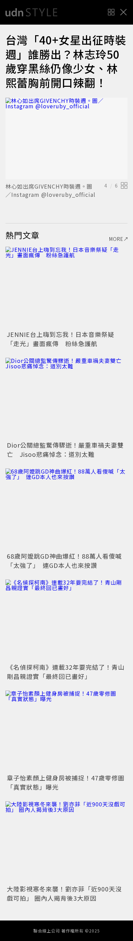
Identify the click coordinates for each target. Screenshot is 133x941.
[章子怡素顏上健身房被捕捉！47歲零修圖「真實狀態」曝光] (66, 731)
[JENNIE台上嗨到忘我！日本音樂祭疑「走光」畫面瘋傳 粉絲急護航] (66, 287)
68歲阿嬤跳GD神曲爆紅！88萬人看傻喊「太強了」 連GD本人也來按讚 (64, 560)
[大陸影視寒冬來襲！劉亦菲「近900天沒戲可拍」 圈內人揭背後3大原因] (66, 842)
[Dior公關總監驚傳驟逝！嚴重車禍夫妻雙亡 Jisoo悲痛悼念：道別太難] (66, 398)
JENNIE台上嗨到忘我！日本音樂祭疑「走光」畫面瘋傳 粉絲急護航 (60, 339)
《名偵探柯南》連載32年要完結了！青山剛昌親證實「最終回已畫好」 (65, 672)
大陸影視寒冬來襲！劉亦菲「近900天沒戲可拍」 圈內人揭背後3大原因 (64, 893)
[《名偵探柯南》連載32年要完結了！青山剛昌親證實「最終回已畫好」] (66, 620)
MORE (116, 238)
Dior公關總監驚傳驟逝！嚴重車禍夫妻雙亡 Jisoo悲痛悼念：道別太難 (65, 449)
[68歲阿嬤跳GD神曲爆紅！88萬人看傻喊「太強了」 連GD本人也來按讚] (66, 509)
